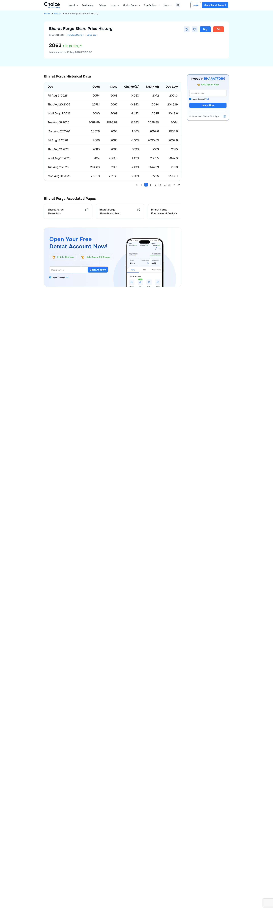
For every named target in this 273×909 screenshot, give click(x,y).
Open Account (98, 269)
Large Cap (91, 35)
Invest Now (208, 105)
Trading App (88, 5)
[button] (187, 29)
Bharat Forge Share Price (56, 211)
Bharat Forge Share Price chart (109, 211)
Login (195, 5)
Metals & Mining (75, 35)
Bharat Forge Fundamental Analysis (164, 211)
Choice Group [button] (130, 5)
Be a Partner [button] (150, 5)
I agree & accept (60, 277)
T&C (67, 277)
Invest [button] (72, 5)
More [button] (166, 5)
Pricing (102, 5)
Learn (113, 5)
